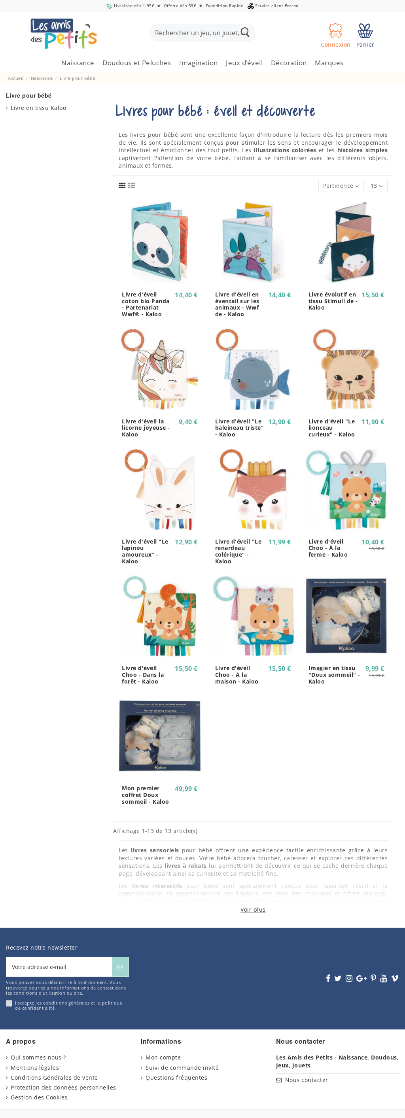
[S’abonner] (120, 966)
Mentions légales (35, 1067)
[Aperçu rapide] (160, 280)
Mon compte (163, 1057)
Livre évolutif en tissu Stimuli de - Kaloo (333, 301)
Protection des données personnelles (63, 1087)
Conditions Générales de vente (54, 1077)
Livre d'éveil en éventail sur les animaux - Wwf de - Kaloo (237, 304)
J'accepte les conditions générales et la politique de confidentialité (68, 1005)
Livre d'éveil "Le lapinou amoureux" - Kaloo (145, 551)
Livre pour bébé (29, 95)
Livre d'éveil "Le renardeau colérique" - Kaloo (238, 551)
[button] (136, 63)
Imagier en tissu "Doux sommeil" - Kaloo (334, 674)
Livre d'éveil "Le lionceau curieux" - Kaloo (331, 427)
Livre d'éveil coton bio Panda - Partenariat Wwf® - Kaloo (146, 304)
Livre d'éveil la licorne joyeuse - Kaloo (146, 427)
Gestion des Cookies (39, 1097)
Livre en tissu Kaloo (38, 107)
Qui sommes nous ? (38, 1057)
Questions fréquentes (176, 1077)
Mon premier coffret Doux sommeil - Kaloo (145, 794)
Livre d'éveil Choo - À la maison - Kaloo (237, 674)
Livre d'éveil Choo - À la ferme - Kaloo (328, 548)
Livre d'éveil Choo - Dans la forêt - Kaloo (143, 674)
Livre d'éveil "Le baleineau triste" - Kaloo (239, 427)
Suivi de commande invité (182, 1067)
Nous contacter (306, 1080)
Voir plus (253, 909)
